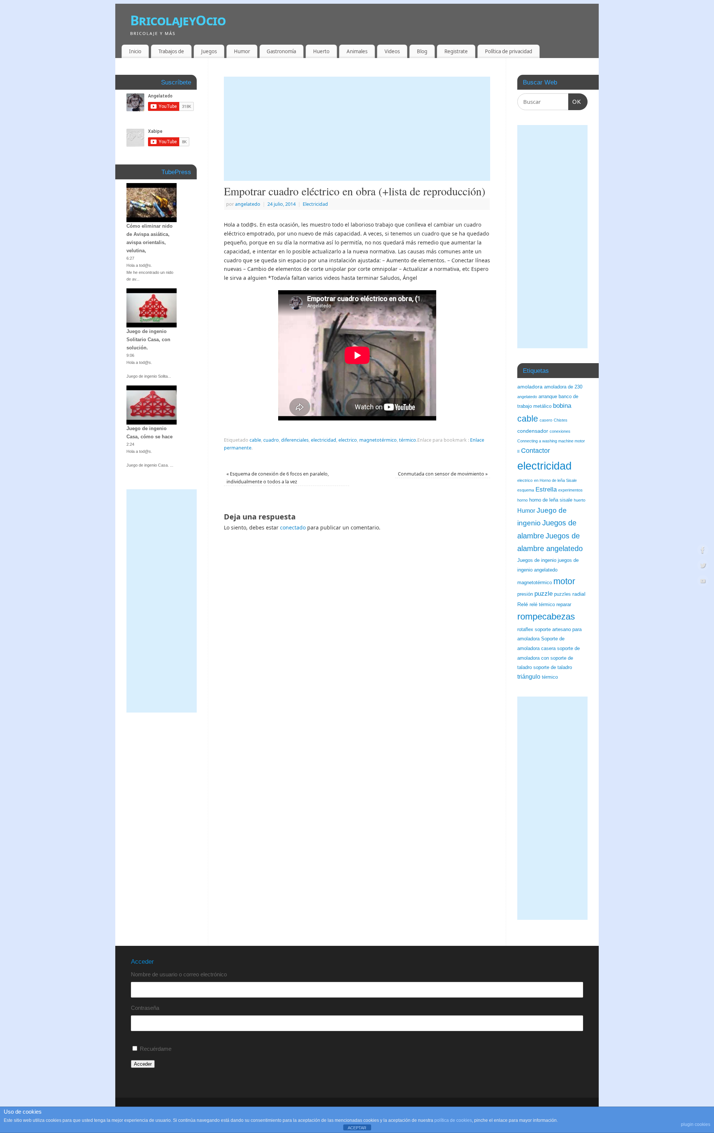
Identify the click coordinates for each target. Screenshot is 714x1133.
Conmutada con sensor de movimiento (443, 474)
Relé (522, 604)
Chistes (560, 420)
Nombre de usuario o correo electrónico (179, 974)
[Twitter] (702, 566)
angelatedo (247, 204)
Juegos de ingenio (536, 560)
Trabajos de (171, 51)
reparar (563, 604)
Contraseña (145, 1008)
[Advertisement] (357, 129)
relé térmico (542, 604)
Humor (242, 51)
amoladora (530, 387)
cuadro (271, 440)
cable (255, 440)
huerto (579, 500)
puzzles (562, 594)
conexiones (560, 431)
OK (575, 101)
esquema (525, 490)
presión (525, 594)
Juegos (209, 51)
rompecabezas (546, 616)
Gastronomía (281, 51)
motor (564, 581)
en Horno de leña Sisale (555, 480)
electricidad (323, 440)
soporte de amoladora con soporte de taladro (548, 658)
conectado (293, 527)
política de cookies (453, 1120)
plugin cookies (695, 1124)
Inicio (135, 51)
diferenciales (295, 440)
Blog (422, 51)
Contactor (535, 450)
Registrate (456, 51)
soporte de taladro (552, 667)
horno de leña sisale (550, 500)
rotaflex (525, 629)
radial (578, 594)
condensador (532, 431)
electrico (347, 440)
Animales (357, 51)
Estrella (546, 489)
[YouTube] (702, 582)
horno (522, 500)
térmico (407, 440)
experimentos (570, 490)
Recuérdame (155, 1049)
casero (546, 420)
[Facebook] (702, 551)
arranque (547, 396)
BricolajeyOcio (178, 20)
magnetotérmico (378, 440)
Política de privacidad (508, 51)
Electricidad (315, 204)
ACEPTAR (357, 1128)
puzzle (543, 593)
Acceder (143, 1064)
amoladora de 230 (563, 387)
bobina (562, 405)
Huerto (321, 51)
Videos (392, 51)
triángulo (528, 676)
